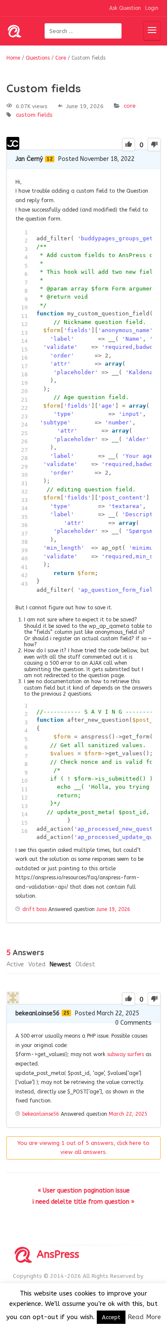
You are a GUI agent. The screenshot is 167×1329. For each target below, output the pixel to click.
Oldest (85, 964)
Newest (60, 964)
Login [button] (151, 8)
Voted (36, 964)
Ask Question (125, 8)
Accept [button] (111, 1317)
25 (66, 1013)
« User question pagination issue (84, 1190)
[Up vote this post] (128, 144)
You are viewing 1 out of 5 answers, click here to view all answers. (83, 1147)
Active (15, 964)
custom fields (34, 115)
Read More (144, 1317)
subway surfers (125, 1054)
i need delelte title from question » (83, 1201)
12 (50, 159)
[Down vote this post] (154, 144)
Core (130, 106)
